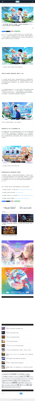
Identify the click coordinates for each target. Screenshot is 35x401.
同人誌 (26, 382)
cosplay (7, 378)
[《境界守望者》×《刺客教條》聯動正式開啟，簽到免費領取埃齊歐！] (3, 362)
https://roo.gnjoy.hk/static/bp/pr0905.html (25, 195)
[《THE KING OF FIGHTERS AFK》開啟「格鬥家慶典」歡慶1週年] (3, 345)
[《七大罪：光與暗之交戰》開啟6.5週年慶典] (3, 341)
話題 (27, 385)
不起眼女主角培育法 (4, 380)
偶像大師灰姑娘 (28, 380)
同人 (23, 382)
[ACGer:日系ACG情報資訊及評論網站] (17, 1)
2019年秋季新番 (10, 376)
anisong (31, 376)
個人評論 (23, 380)
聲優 (18, 385)
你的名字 (19, 380)
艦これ (21, 385)
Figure (19, 378)
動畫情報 (14, 383)
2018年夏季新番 (5, 374)
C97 (4, 378)
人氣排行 (15, 380)
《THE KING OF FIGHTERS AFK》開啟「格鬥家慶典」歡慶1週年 (15, 345)
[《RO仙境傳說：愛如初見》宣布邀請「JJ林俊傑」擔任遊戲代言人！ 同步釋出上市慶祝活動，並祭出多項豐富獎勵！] (17, 15)
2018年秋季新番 (12, 374)
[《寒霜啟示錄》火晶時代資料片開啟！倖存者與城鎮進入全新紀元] (9, 218)
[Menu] (2, 2)
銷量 (3, 387)
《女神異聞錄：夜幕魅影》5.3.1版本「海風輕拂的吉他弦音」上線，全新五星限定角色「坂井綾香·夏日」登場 (19, 367)
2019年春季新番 (4, 376)
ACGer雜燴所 (20, 376)
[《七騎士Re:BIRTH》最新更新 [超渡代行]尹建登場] (9, 230)
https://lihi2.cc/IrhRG (19, 192)
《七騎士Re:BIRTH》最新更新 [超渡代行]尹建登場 (9, 235)
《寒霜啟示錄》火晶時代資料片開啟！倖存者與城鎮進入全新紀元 (9, 224)
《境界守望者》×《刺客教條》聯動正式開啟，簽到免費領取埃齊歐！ (15, 362)
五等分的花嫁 (10, 380)
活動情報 (15, 385)
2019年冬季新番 (20, 374)
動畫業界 (19, 382)
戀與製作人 (8, 385)
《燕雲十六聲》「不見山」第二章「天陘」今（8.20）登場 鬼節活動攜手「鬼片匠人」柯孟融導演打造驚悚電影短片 (19, 355)
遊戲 (31, 385)
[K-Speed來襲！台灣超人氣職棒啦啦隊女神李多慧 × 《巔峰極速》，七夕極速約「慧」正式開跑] (3, 349)
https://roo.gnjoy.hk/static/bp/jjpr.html (25, 189)
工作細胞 (5, 385)
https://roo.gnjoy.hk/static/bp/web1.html (22, 198)
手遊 (12, 385)
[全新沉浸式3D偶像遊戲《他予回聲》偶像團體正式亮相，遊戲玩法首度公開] (3, 358)
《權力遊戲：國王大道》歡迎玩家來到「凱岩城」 (26, 223)
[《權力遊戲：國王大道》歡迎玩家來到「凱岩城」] (25, 218)
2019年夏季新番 (27, 374)
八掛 (3, 383)
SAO (26, 378)
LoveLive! (23, 378)
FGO (16, 378)
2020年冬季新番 (15, 376)
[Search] (32, 2)
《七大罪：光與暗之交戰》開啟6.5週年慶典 (11, 341)
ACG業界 (26, 376)
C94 (2, 378)
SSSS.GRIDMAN (30, 378)
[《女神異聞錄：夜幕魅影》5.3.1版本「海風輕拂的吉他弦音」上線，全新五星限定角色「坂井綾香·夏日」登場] (3, 366)
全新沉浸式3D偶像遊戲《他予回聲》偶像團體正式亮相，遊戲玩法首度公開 (16, 358)
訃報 (24, 385)
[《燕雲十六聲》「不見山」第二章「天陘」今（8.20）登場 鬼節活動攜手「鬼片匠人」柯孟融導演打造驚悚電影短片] (3, 354)
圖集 (2, 385)
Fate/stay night (12, 378)
